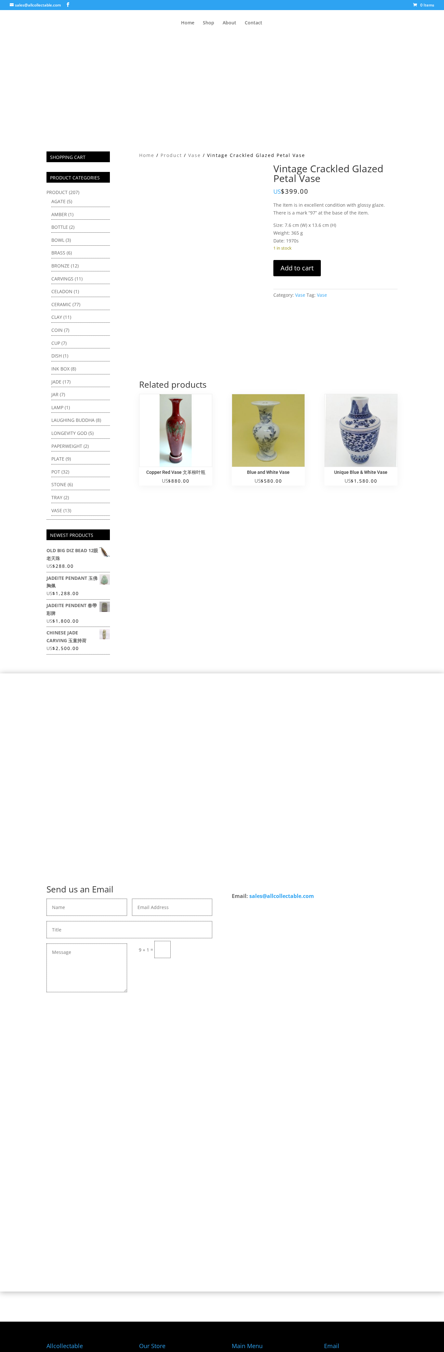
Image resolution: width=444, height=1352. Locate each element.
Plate (57, 459)
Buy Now (222, 1071)
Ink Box (60, 369)
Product (171, 155)
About (229, 23)
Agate (58, 201)
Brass (58, 253)
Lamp (57, 407)
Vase (194, 155)
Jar (55, 394)
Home (187, 23)
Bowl (57, 240)
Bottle (59, 227)
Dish (56, 356)
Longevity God (69, 433)
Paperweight (66, 446)
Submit (194, 949)
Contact (253, 23)
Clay (56, 317)
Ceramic (61, 304)
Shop (208, 23)
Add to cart (297, 268)
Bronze (60, 266)
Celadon (61, 291)
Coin (57, 330)
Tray (56, 497)
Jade (56, 382)
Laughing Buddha (73, 420)
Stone (58, 484)
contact (219, 1053)
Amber (59, 214)
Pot (55, 472)
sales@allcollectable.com (281, 896)
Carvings (62, 279)
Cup (55, 343)
